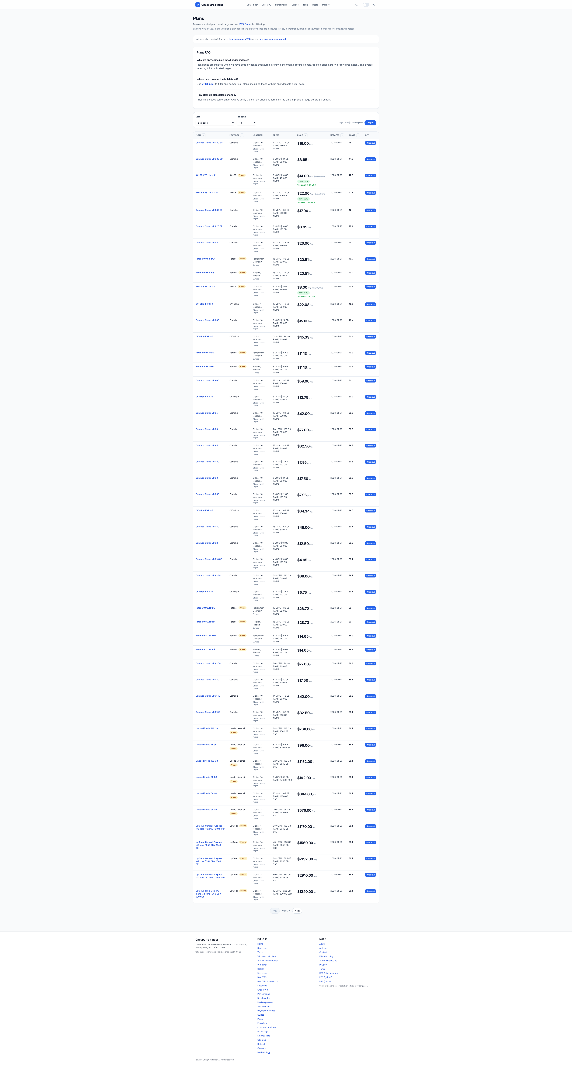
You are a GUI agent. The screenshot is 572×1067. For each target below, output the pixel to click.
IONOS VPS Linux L (205, 286)
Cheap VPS (263, 989)
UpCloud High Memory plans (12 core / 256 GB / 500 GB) (208, 893)
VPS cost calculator (266, 956)
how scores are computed (272, 39)
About (322, 944)
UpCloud (234, 825)
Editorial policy (326, 956)
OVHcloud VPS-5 (204, 510)
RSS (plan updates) (328, 973)
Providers (262, 1023)
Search (260, 969)
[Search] (356, 4)
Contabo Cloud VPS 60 (207, 380)
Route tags (262, 1031)
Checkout (370, 143)
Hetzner (233, 258)
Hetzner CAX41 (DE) (206, 608)
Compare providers (266, 1027)
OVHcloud (235, 304)
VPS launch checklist (267, 960)
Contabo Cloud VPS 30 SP (209, 210)
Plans (260, 1019)
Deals (315, 4)
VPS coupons (264, 1006)
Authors (323, 948)
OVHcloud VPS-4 (204, 304)
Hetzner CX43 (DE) (205, 352)
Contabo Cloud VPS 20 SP (209, 226)
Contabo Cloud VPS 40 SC (209, 142)
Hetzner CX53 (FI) (205, 272)
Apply (370, 122)
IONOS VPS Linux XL (206, 175)
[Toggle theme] (374, 4)
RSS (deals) (325, 981)
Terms (322, 969)
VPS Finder (252, 4)
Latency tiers (263, 1035)
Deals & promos (265, 1002)
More (324, 4)
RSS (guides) (325, 977)
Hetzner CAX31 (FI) (205, 649)
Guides (295, 4)
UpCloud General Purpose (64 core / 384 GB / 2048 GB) (209, 861)
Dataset (261, 1044)
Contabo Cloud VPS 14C (208, 695)
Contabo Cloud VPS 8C (207, 679)
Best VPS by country (267, 981)
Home (260, 944)
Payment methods (266, 1010)
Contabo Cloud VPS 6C (207, 494)
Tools (305, 4)
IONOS (233, 175)
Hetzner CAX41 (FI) (205, 621)
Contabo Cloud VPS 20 (207, 461)
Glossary (261, 1048)
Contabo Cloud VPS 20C (208, 663)
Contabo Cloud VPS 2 (207, 543)
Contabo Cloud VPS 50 (207, 526)
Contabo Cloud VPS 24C (208, 575)
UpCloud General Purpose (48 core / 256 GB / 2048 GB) (209, 845)
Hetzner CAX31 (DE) (206, 635)
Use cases (262, 973)
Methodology (263, 1052)
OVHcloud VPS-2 (204, 591)
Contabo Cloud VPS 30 (207, 320)
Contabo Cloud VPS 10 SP (209, 559)
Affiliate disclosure (328, 960)
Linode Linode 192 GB (207, 760)
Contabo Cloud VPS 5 (207, 413)
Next (297, 910)
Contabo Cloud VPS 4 (207, 445)
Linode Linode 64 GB (206, 793)
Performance (263, 994)
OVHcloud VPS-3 (204, 396)
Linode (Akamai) (237, 728)
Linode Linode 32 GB (206, 777)
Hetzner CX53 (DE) (205, 258)
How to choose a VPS (240, 39)
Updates (261, 1040)
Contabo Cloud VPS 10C (208, 712)
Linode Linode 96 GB (206, 809)
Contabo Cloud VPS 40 (207, 242)
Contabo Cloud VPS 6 (207, 429)
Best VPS (266, 4)
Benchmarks (281, 4)
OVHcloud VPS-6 (204, 336)
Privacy (323, 964)
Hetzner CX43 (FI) (205, 366)
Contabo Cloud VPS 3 (207, 478)
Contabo (234, 142)
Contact (323, 952)
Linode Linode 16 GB (206, 744)
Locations (262, 985)
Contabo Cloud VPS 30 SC (209, 159)
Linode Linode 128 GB (207, 728)
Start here (262, 948)
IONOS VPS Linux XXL (207, 192)
